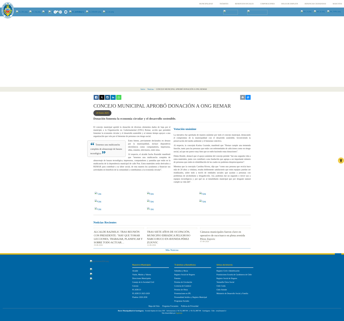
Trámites (224, 4)
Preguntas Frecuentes (170, 306)
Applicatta (179, 313)
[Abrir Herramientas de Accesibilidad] (341, 161)
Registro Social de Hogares (184, 275)
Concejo (135, 286)
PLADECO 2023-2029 (141, 293)
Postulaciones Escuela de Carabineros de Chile (234, 275)
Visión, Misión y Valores (141, 275)
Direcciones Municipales (141, 278)
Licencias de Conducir (182, 286)
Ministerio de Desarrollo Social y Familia (232, 293)
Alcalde (135, 271)
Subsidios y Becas (181, 271)
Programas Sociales (181, 301)
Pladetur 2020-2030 (139, 297)
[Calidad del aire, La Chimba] (230, 12)
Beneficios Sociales (244, 4)
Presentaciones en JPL (182, 293)
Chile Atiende (221, 290)
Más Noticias (172, 250)
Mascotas (337, 4)
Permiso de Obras (181, 290)
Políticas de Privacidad (189, 306)
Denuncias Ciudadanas (315, 4)
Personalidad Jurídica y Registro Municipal (190, 297)
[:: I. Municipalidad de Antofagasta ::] (7, 10)
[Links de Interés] (22, 12)
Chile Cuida (220, 286)
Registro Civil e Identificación (227, 271)
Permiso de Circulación (183, 282)
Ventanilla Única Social (225, 282)
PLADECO (136, 290)
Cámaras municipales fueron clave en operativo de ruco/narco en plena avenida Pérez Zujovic (222, 235)
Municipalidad (206, 4)
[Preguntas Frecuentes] (35, 12)
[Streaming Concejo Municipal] (257, 12)
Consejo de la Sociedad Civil (143, 282)
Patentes (177, 278)
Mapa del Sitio (154, 306)
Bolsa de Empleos (289, 4)
